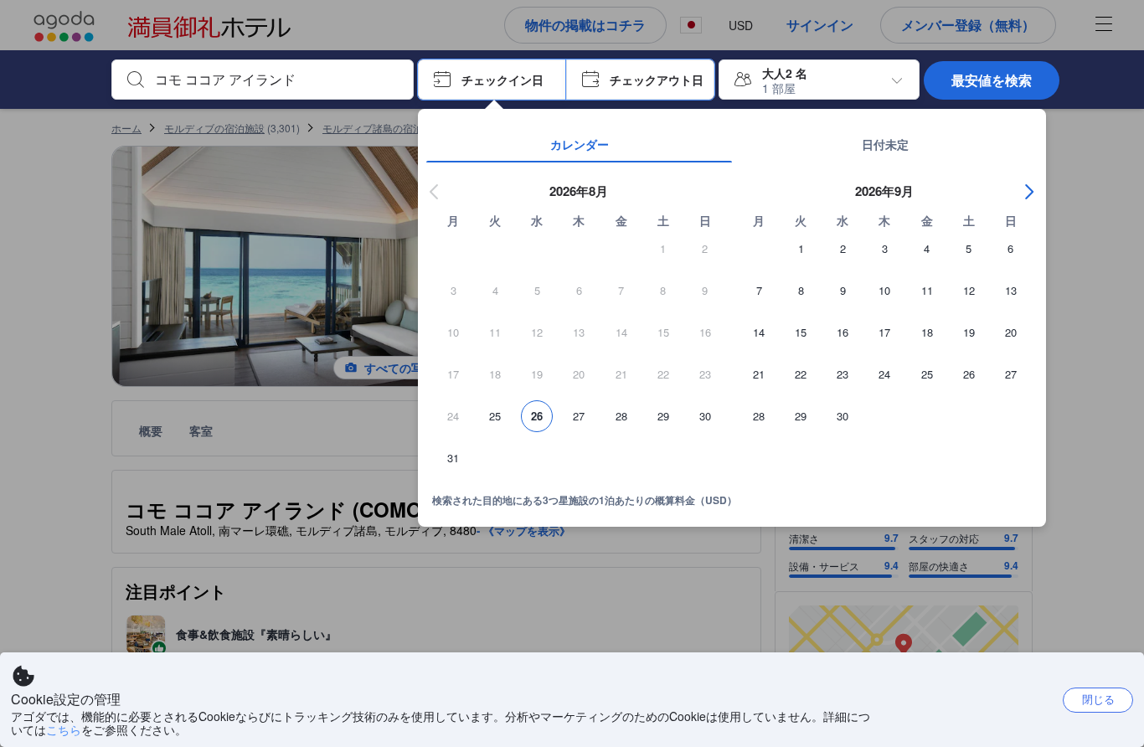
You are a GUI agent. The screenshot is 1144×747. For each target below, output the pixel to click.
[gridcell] (663, 254)
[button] (492, 79)
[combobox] (276, 79)
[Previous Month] (434, 191)
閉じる (1098, 699)
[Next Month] (1029, 191)
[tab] (579, 144)
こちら (63, 729)
